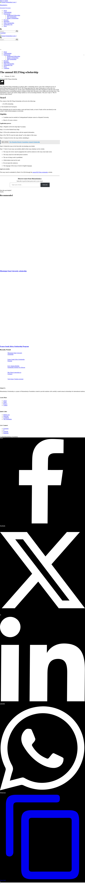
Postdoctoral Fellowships (13, 15)
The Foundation (7, 419)
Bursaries (6, 20)
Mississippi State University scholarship (13, 271)
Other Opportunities (9, 23)
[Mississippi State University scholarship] (3, 355)
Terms (5, 402)
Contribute (3, 33)
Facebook (5, 428)
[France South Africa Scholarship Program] (3, 362)
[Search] (1, 29)
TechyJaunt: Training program (15, 379)
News (5, 26)
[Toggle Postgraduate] (84, 55)
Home (5, 10)
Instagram (5, 433)
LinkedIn (5, 431)
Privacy (5, 403)
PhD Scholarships (11, 16)
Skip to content (4, 0)
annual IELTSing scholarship (40, 172)
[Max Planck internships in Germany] (3, 375)
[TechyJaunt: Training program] (3, 381)
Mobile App (6, 414)
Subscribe (45, 184)
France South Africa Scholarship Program (14, 346)
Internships (6, 21)
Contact (5, 405)
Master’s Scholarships (12, 18)
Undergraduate (7, 12)
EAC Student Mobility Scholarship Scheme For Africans (16, 366)
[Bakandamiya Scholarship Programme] (8, 36)
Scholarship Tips (8, 24)
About (5, 400)
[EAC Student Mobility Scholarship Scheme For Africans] (3, 368)
